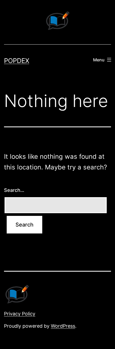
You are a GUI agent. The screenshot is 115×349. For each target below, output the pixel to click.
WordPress (63, 326)
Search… (14, 190)
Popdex (16, 61)
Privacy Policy (19, 313)
